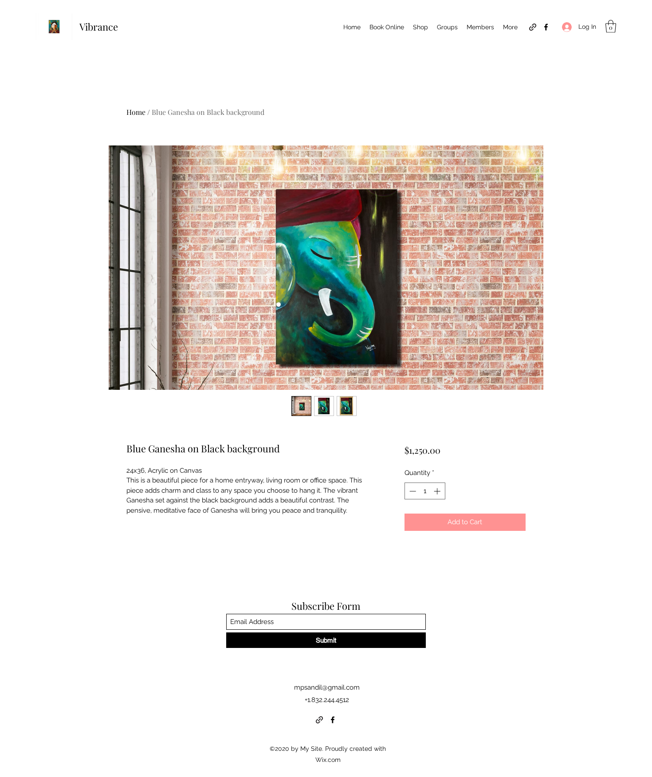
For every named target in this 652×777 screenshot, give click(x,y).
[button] (610, 26)
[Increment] (438, 491)
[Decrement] (412, 491)
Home (135, 112)
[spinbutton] (424, 491)
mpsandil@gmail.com (327, 687)
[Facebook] (546, 27)
